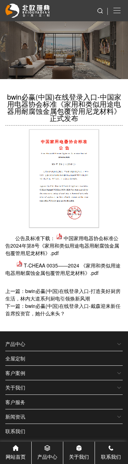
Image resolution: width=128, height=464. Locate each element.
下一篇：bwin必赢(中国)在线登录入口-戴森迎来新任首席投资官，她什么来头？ (63, 309)
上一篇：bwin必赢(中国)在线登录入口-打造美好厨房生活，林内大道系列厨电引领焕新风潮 (63, 294)
